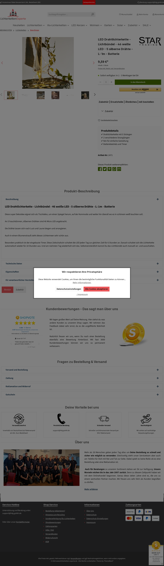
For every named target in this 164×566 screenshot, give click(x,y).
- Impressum (82, 294)
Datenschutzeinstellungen (69, 289)
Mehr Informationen (82, 282)
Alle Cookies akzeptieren (96, 289)
